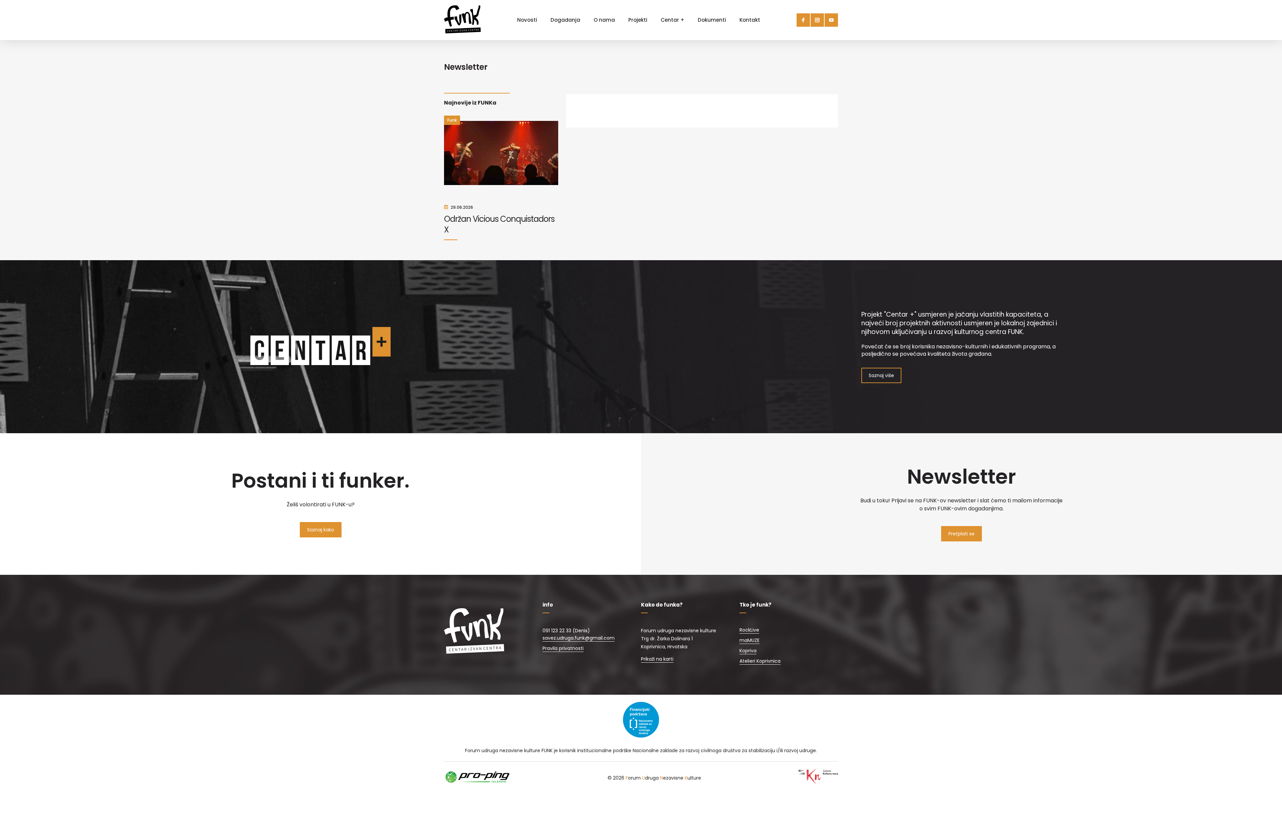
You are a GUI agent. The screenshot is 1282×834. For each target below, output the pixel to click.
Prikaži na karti (657, 659)
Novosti (527, 19)
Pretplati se (961, 533)
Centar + (672, 19)
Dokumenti (712, 19)
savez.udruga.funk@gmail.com (579, 638)
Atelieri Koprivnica (760, 661)
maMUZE (749, 640)
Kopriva (748, 650)
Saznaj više (881, 375)
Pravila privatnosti (563, 648)
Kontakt (749, 19)
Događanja (565, 19)
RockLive (749, 630)
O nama (604, 19)
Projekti (637, 19)
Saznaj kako (320, 529)
